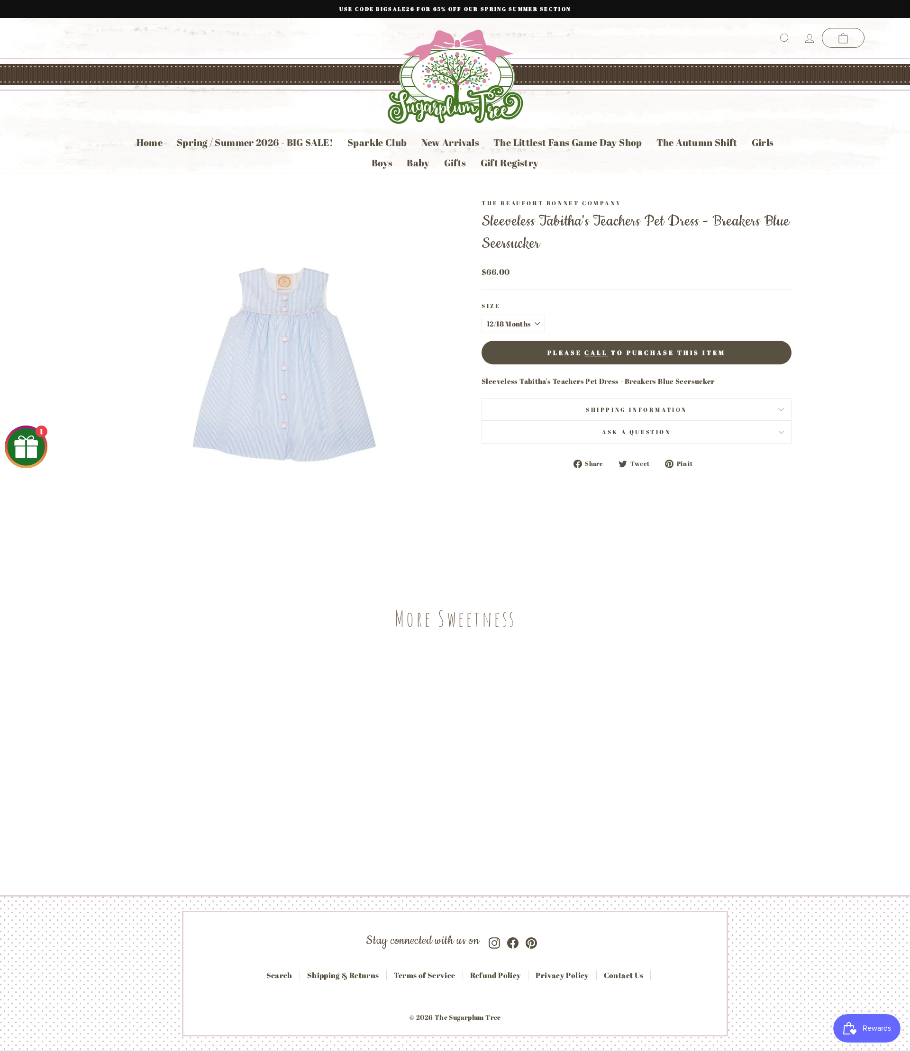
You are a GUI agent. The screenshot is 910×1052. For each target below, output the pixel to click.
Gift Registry (510, 162)
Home (149, 142)
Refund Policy (495, 975)
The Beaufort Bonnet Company (551, 203)
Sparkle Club (377, 142)
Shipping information (636, 409)
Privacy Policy (562, 975)
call (596, 352)
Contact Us (624, 975)
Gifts (455, 162)
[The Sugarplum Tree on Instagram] (494, 941)
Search (279, 975)
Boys (382, 162)
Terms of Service (424, 975)
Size (491, 305)
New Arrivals (450, 142)
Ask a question (636, 431)
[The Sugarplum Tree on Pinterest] (531, 941)
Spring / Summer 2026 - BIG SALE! (255, 142)
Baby (418, 162)
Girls (763, 142)
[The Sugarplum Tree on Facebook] (513, 941)
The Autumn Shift (696, 142)
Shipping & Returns (343, 975)
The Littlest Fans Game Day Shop (567, 142)
